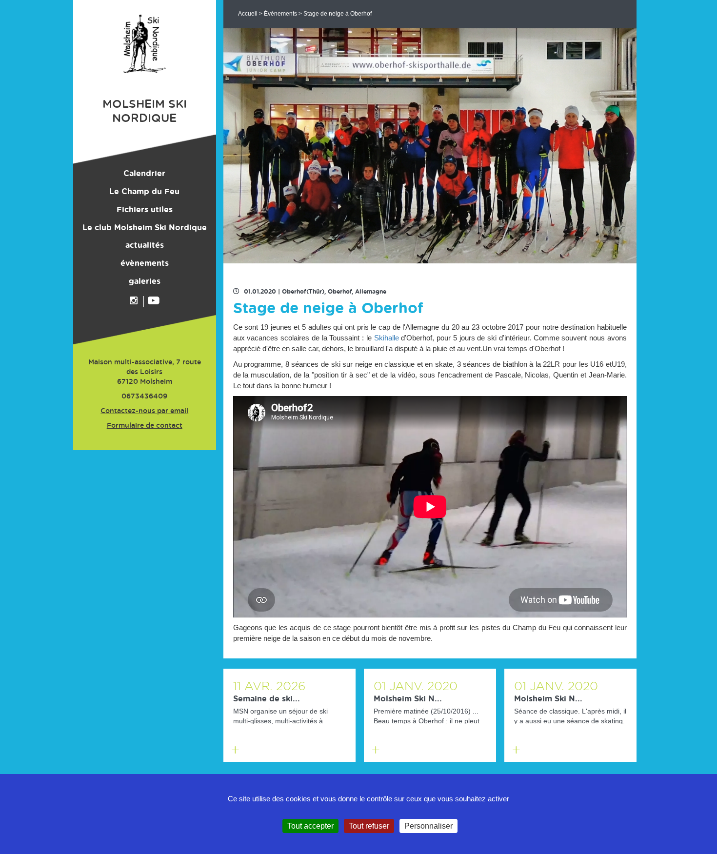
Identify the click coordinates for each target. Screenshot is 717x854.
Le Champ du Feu (144, 192)
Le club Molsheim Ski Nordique (144, 228)
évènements (144, 263)
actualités (144, 245)
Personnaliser (428, 826)
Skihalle (386, 338)
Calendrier (144, 174)
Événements (280, 13)
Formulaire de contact (144, 425)
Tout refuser (369, 826)
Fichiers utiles (145, 210)
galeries (144, 281)
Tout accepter (310, 826)
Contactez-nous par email (144, 411)
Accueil (248, 13)
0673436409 (144, 396)
